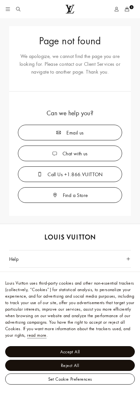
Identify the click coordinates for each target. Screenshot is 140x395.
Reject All (70, 365)
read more (37, 335)
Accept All (70, 352)
